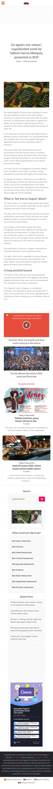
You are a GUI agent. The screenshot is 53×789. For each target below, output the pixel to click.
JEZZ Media (16, 757)
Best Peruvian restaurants (22, 587)
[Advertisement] (26, 661)
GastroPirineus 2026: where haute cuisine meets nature (26, 467)
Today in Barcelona (26, 415)
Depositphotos (39, 757)
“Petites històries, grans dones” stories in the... (26, 419)
